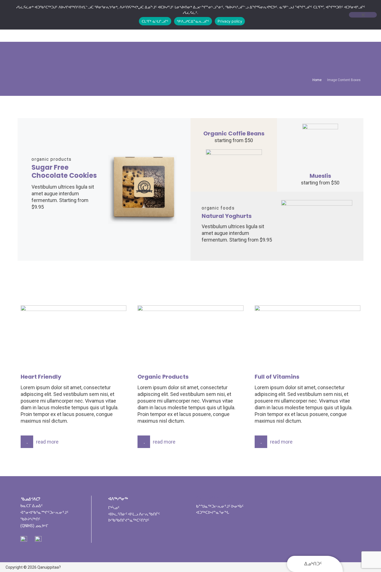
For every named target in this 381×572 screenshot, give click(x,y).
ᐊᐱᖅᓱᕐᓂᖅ (118, 498)
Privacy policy (230, 21)
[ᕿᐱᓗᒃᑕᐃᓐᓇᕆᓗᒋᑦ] (363, 15)
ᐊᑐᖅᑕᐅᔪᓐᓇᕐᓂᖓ (212, 512)
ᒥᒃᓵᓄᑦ (113, 507)
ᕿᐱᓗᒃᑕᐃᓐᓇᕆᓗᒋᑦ (193, 21)
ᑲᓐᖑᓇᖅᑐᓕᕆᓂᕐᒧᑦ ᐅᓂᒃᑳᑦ (219, 506)
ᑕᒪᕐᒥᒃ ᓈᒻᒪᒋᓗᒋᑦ (155, 21)
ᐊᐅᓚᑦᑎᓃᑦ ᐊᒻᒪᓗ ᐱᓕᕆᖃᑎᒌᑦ (134, 514)
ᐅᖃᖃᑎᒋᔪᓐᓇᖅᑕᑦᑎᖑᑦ (128, 520)
